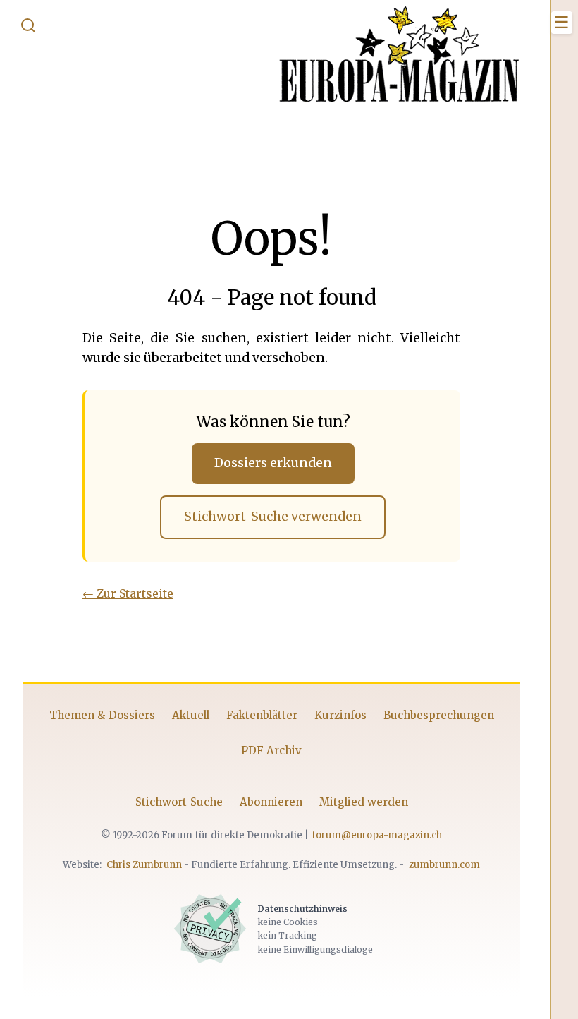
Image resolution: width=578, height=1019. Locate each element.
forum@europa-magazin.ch (377, 835)
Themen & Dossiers (102, 715)
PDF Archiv (271, 750)
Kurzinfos (340, 715)
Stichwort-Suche (179, 802)
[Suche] (28, 28)
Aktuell (190, 715)
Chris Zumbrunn (144, 865)
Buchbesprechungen (438, 715)
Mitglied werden (363, 802)
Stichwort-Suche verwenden (273, 516)
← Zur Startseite (127, 593)
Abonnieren (271, 802)
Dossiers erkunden (273, 463)
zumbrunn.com (444, 865)
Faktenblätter (261, 715)
